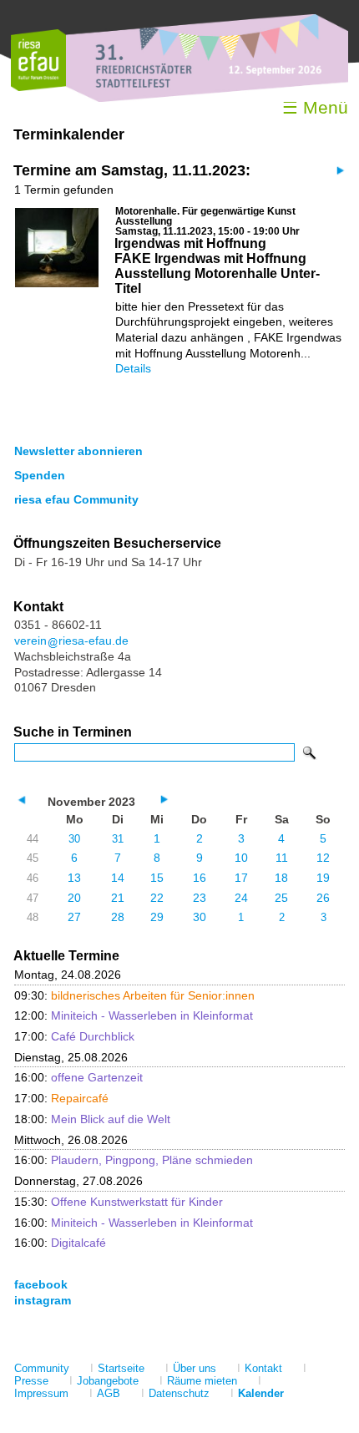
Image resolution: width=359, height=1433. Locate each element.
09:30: (134, 995)
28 (117, 917)
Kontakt (263, 1368)
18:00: (92, 1119)
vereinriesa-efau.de (71, 640)
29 (157, 917)
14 (117, 877)
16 (199, 877)
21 (117, 897)
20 (74, 897)
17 (241, 877)
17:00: (74, 1036)
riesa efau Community (76, 499)
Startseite (121, 1368)
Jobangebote (108, 1381)
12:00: (133, 1015)
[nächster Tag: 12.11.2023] (338, 170)
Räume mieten (202, 1381)
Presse (31, 1381)
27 (74, 917)
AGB (108, 1393)
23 (199, 897)
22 (157, 897)
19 (323, 877)
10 (241, 857)
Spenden (39, 475)
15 (157, 877)
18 (281, 877)
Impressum (41, 1393)
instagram (42, 1300)
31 (118, 839)
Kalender (261, 1393)
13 (74, 877)
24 (241, 897)
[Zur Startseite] (38, 87)
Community (41, 1368)
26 (323, 897)
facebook (41, 1284)
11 (282, 857)
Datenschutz (179, 1393)
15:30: (118, 1201)
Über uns (194, 1368)
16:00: (78, 1077)
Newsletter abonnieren (78, 451)
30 (74, 839)
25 (281, 897)
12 (323, 857)
